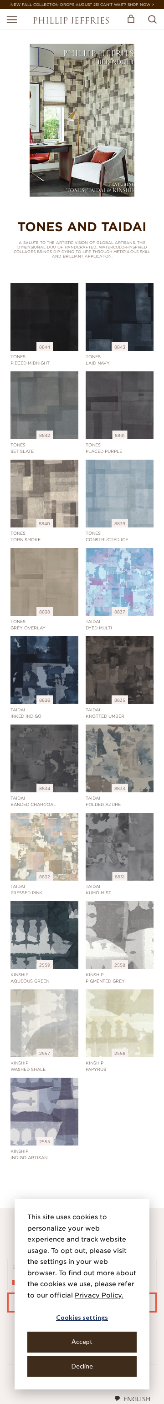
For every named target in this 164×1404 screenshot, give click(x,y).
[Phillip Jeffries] (71, 21)
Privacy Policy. (99, 1295)
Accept (82, 1341)
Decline (82, 1366)
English (136, 1398)
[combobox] (132, 1398)
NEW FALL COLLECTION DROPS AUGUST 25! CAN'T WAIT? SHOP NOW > (82, 4)
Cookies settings (82, 1317)
